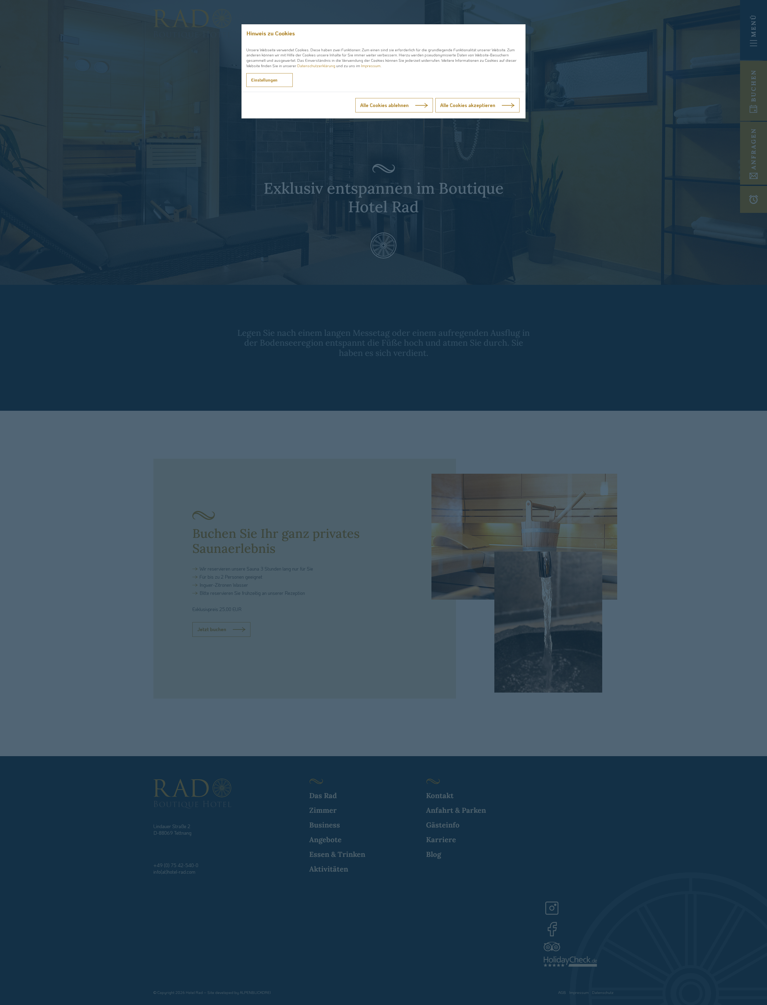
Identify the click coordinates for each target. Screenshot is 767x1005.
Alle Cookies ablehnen (384, 105)
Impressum (371, 65)
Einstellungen (264, 80)
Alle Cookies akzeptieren (467, 105)
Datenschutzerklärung (316, 65)
